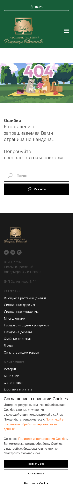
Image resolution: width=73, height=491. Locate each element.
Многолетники (14, 318)
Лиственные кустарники (22, 312)
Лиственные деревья (19, 305)
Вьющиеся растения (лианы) (25, 298)
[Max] (19, 252)
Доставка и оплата (18, 389)
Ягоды (8, 346)
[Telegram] (6, 252)
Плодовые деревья (18, 332)
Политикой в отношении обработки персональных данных (34, 424)
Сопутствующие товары (21, 352)
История (10, 369)
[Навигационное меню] (66, 31)
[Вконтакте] (12, 252)
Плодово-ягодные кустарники (26, 325)
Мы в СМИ (11, 376)
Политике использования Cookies (42, 438)
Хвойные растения (17, 339)
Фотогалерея (13, 383)
